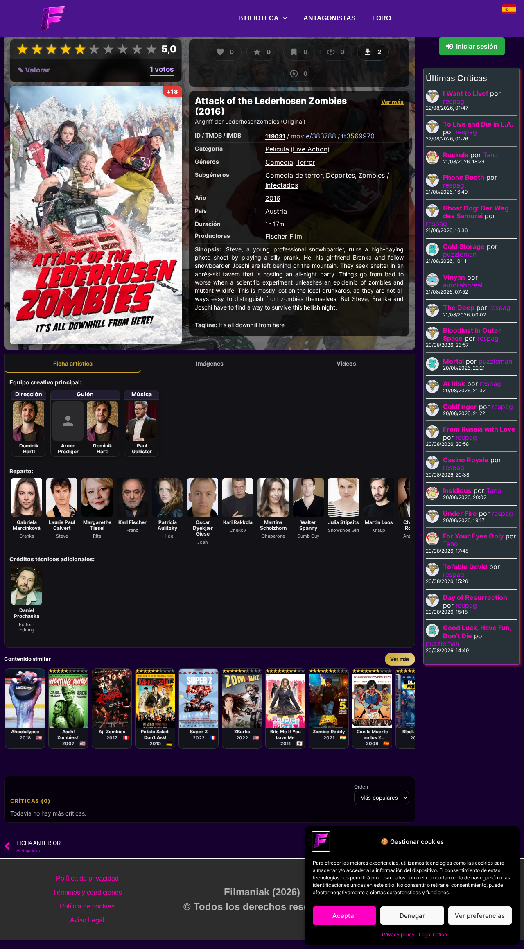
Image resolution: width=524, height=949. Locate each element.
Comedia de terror (294, 175)
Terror (305, 162)
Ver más (392, 101)
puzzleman (460, 254)
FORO (381, 18)
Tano (490, 155)
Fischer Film (283, 236)
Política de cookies (87, 906)
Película (277, 149)
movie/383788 (313, 136)
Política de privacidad (87, 878)
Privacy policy (398, 934)
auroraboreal (463, 285)
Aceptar (344, 916)
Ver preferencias (480, 916)
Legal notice (433, 934)
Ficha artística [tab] (73, 363)
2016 (272, 198)
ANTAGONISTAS (329, 18)
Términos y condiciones (87, 892)
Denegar (412, 916)
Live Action (310, 149)
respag (453, 101)
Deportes (340, 175)
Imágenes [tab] (210, 363)
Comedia (279, 162)
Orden (361, 786)
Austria (276, 211)
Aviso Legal (87, 920)
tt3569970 (358, 136)
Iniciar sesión (476, 46)
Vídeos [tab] (346, 363)
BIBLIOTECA (258, 18)
